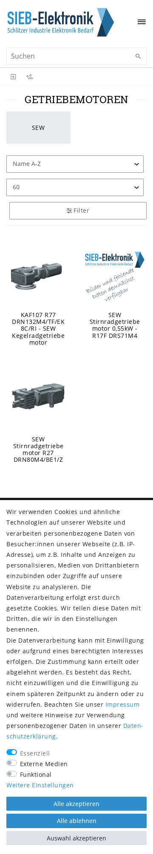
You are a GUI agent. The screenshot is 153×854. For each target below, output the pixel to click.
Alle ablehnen (76, 821)
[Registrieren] (30, 76)
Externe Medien (44, 764)
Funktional (36, 774)
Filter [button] (81, 210)
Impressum (122, 704)
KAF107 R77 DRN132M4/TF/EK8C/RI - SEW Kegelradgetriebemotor (38, 329)
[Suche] (138, 56)
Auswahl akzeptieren (76, 838)
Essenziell (35, 753)
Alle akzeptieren (76, 804)
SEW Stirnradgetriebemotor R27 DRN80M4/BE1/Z (38, 449)
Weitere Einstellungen (40, 785)
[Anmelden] (13, 76)
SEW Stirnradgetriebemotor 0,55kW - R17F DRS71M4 (115, 325)
